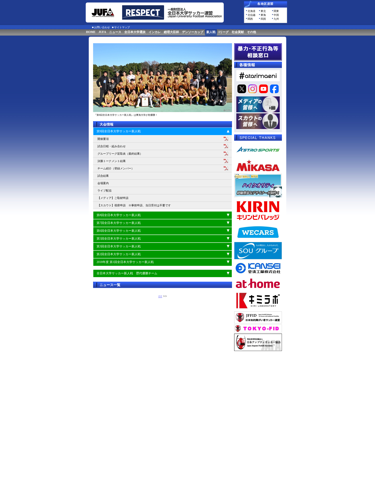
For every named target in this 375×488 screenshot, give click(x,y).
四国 (263, 18)
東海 (263, 15)
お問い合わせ (102, 27)
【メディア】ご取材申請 (112, 198)
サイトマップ (122, 27)
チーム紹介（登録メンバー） (115, 168)
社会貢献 (238, 32)
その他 (251, 32)
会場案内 (103, 183)
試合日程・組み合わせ (111, 146)
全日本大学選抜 (135, 32)
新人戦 (210, 32)
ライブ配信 (104, 190)
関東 (276, 11)
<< (160, 296)
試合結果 (103, 175)
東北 (263, 11)
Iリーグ (224, 32)
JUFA (102, 32)
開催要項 (103, 139)
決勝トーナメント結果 (111, 161)
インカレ (155, 32)
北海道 (251, 11)
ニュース (115, 32)
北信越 (251, 15)
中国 (276, 15)
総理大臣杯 (171, 32)
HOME (90, 32)
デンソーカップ (192, 32)
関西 (250, 18)
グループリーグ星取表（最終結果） (120, 153)
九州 (276, 18)
